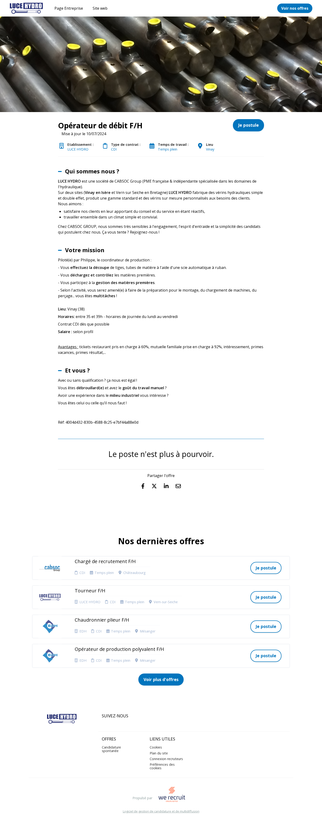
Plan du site (159, 753)
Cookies (156, 747)
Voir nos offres (294, 8)
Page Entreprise (68, 8)
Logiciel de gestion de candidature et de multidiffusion (161, 811)
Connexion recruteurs (166, 759)
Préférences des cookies (162, 766)
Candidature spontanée (111, 749)
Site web (100, 8)
